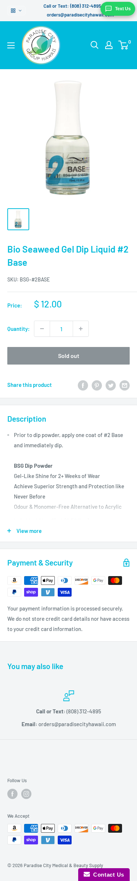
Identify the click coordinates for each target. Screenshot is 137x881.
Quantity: (18, 328)
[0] (123, 45)
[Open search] (95, 45)
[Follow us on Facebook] (12, 794)
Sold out (68, 355)
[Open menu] (11, 45)
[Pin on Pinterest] (97, 384)
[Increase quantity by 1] (80, 328)
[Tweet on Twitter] (111, 384)
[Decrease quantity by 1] (42, 328)
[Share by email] (124, 384)
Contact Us (107, 874)
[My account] (109, 45)
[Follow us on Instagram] (26, 794)
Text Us (123, 8)
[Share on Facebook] (83, 384)
